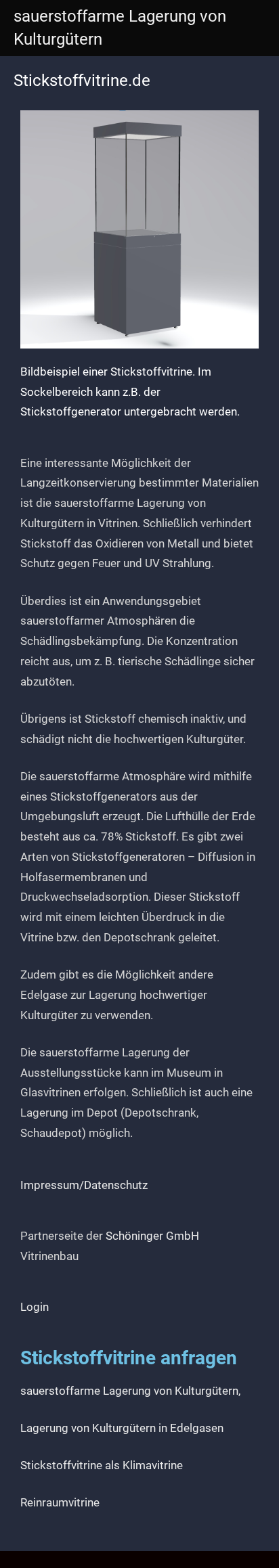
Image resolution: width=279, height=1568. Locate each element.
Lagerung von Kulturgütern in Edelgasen (121, 1428)
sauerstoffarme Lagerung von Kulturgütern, (130, 1390)
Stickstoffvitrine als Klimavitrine (101, 1465)
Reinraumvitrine (60, 1502)
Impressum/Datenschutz (84, 1185)
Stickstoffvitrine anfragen (128, 1358)
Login (34, 1307)
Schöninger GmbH (152, 1235)
